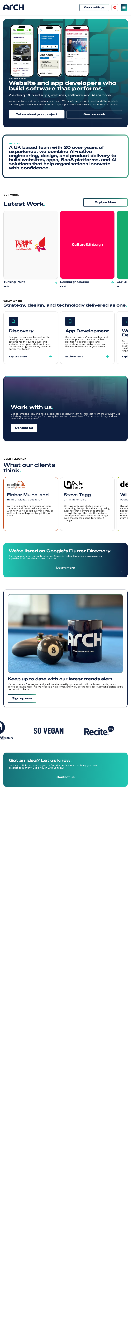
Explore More (105, 202)
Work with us (94, 7)
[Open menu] (124, 7)
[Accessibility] (114, 7)
